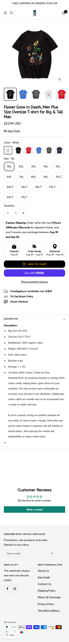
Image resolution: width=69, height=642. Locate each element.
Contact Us (44, 584)
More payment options (34, 281)
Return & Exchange (49, 597)
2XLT (10, 187)
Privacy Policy (46, 604)
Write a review (34, 509)
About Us (43, 570)
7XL (21, 176)
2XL (21, 166)
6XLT (10, 197)
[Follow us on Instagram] (14, 588)
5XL (58, 166)
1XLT (59, 176)
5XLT (52, 187)
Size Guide (44, 577)
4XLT (38, 187)
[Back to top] (60, 621)
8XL (33, 176)
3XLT (24, 187)
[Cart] (63, 13)
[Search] (11, 12)
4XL (45, 166)
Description (11, 319)
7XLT (24, 197)
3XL (33, 166)
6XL (9, 176)
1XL (9, 166)
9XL (45, 176)
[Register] (52, 553)
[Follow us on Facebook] (7, 588)
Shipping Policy (47, 590)
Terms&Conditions (49, 610)
